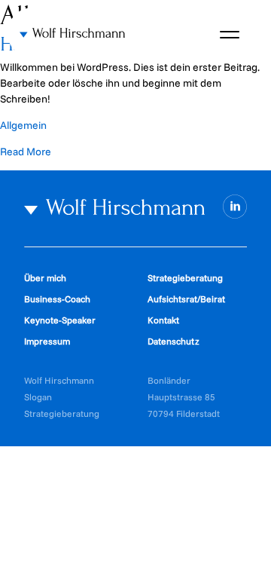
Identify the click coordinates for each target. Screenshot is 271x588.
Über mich (45, 277)
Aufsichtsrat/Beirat (186, 299)
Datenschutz (173, 341)
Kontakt (163, 320)
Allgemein (23, 125)
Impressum (47, 341)
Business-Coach (57, 299)
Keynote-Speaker (60, 320)
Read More (25, 151)
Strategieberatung (185, 277)
